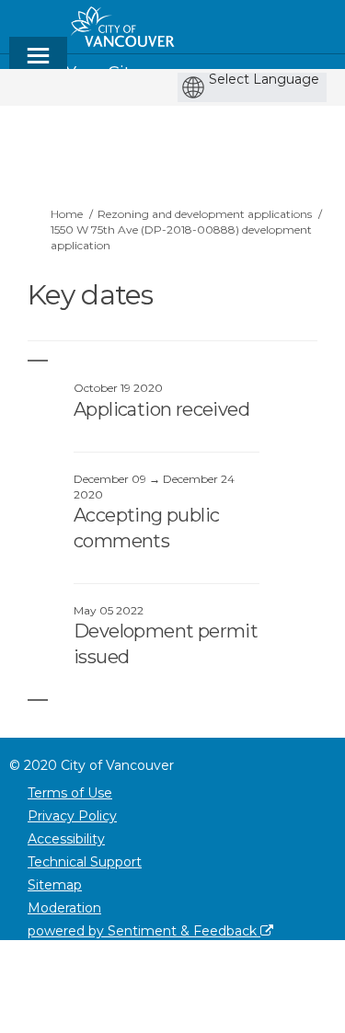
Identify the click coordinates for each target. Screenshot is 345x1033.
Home (67, 214)
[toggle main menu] (38, 64)
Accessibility (66, 839)
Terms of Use (70, 793)
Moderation (64, 908)
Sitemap (55, 885)
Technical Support (85, 862)
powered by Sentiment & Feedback (144, 931)
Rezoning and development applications (205, 214)
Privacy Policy (72, 816)
